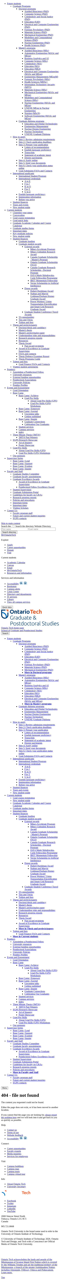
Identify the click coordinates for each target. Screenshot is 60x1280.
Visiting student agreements (25, 367)
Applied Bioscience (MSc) (36, 50)
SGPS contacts (20, 518)
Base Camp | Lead (21, 461)
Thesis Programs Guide (29, 359)
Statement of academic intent (37, 155)
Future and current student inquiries (29, 516)
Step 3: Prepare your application (33, 144)
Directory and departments (19, 594)
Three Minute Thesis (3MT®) (26, 435)
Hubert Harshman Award (41, 291)
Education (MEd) (32, 69)
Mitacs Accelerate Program (42, 249)
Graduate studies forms (23, 228)
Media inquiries (14, 1154)
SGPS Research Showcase (25, 440)
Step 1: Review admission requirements (37, 139)
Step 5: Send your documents (32, 163)
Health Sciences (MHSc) (35, 82)
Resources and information (19, 573)
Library (10, 599)
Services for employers (17, 1156)
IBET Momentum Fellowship (44, 280)
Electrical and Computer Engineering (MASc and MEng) (41, 72)
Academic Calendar (16, 562)
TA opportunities (26, 317)
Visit (9, 552)
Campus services (26, 429)
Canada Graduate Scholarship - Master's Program (44, 258)
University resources (22, 374)
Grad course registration (24, 218)
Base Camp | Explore (22, 466)
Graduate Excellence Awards (26, 479)
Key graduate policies (23, 233)
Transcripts (29, 152)
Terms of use (13, 1132)
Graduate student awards (30, 244)
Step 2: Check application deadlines (35, 142)
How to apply (19, 137)
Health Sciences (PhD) (34, 45)
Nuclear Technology (33, 131)
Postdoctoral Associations (24, 380)
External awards (31, 246)
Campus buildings (15, 1166)
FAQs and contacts (27, 354)
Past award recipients (34, 346)
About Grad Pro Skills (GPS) (43, 401)
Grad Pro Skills (31, 398)
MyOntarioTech (14, 570)
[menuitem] (33, 105)
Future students (14, 3)
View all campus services (18, 602)
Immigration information (30, 197)
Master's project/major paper (32, 333)
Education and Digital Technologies (40, 124)
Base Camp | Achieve (28, 395)
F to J (27, 184)
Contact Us (12, 510)
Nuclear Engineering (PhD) (37, 43)
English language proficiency (37, 150)
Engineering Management (36, 126)
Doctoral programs (27, 9)
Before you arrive (27, 199)
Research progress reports (30, 338)
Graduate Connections (34, 421)
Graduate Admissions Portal (25, 492)
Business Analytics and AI (36, 58)
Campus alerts (13, 589)
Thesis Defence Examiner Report (34, 356)
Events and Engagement (18, 387)
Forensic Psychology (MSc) (37, 79)
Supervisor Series (15, 458)
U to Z (27, 191)
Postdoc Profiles (20, 385)
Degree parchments (33, 158)
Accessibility (13, 584)
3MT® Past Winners (28, 437)
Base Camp (18, 393)
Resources (23, 340)
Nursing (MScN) (32, 113)
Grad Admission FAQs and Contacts (35, 171)
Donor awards (31, 288)
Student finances (20, 202)
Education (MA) (32, 66)
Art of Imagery (25, 442)
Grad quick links (20, 220)
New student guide (21, 207)
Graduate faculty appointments (27, 476)
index (21, 432)
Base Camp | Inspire (28, 419)
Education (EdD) (32, 22)
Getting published (32, 416)
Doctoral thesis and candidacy (32, 327)
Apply (10, 545)
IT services (12, 597)
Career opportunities (16, 547)
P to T (27, 189)
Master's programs (27, 48)
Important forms (20, 502)
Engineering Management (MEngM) (41, 76)
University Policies (21, 382)
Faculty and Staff (15, 471)
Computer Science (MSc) (36, 61)
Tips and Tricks (26, 320)
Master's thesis (25, 330)
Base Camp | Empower (29, 408)
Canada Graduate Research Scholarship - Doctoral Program (42, 270)
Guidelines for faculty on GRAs (27, 495)
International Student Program (32, 176)
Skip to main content (10, 523)
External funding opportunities (27, 377)
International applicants (23, 173)
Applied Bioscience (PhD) (36, 11)
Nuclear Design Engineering (37, 129)
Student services (26, 427)
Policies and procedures (24, 500)
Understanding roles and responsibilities (37, 335)
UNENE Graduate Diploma (37, 134)
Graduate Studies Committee (26, 474)
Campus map (13, 1169)
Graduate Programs (22, 6)
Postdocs (11, 369)
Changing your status (22, 212)
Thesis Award (25, 343)
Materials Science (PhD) (35, 32)
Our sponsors (19, 455)
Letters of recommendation (36, 147)
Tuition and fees (26, 322)
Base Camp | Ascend (28, 411)
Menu (4, 1088)
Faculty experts (14, 1151)
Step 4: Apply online (28, 160)
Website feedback (15, 1135)
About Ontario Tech (16, 1184)
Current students (14, 210)
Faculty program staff (22, 513)
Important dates (20, 231)
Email (9, 568)
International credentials (29, 178)
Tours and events (20, 205)
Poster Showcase (26, 445)
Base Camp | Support (22, 463)
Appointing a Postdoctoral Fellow (28, 372)
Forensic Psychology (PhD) (37, 29)
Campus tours (13, 1171)
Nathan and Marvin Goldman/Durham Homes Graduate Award (42, 296)
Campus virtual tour (16, 1174)
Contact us (12, 1130)
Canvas (10, 565)
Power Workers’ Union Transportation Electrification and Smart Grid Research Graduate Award (43, 305)
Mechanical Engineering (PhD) (38, 35)
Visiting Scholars (20, 508)
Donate (10, 550)
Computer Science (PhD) (36, 14)
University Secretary (16, 1186)
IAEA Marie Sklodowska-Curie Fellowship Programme (43, 276)
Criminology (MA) (33, 63)
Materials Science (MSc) (35, 90)
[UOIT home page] (30, 625)
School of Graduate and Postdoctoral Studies (21, 630)
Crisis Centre (13, 591)
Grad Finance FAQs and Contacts (34, 364)
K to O (27, 186)
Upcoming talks (31, 414)
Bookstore (11, 586)
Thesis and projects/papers (25, 325)
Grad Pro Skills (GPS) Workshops (40, 404)
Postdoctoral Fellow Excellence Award (36, 487)
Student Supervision (22, 489)
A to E (27, 181)
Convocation (19, 215)
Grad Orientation (20, 390)
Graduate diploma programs (31, 121)
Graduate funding (27, 241)
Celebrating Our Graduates (36, 424)
